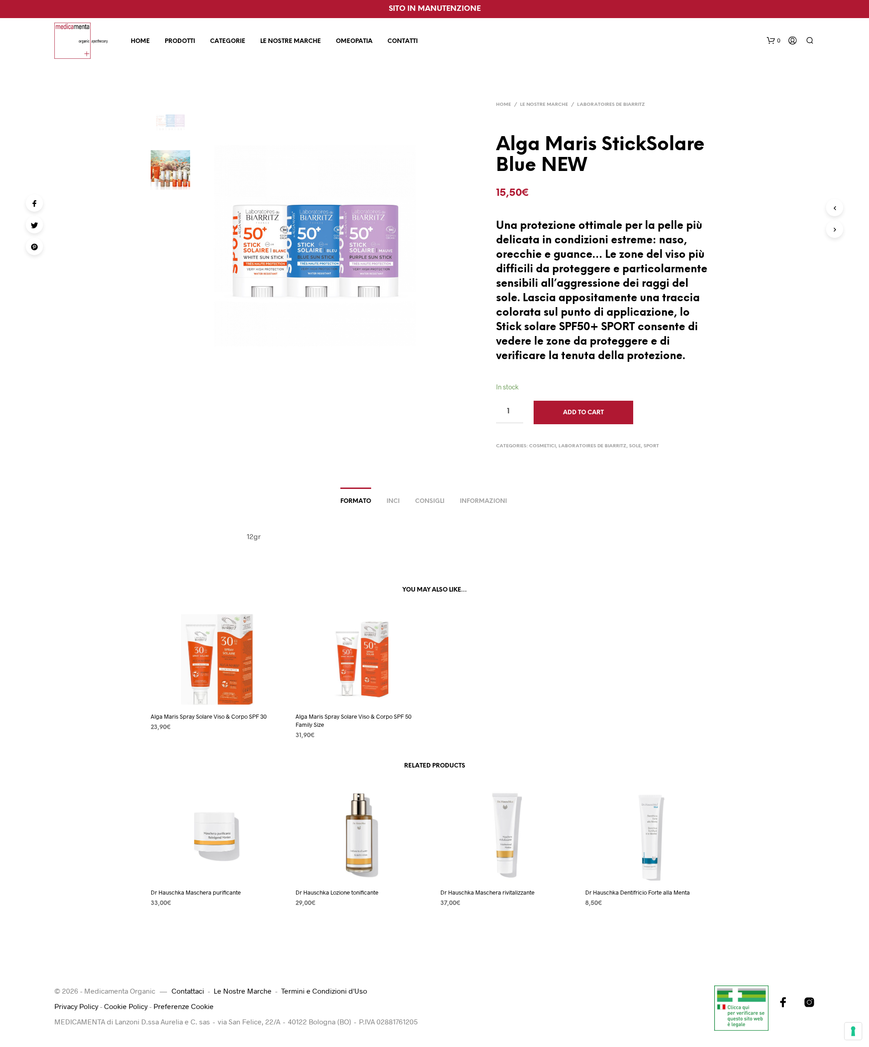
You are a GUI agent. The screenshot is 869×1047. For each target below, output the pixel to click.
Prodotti (180, 41)
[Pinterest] (34, 246)
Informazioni (483, 501)
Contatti (402, 41)
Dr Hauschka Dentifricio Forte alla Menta (637, 892)
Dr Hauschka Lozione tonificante (337, 892)
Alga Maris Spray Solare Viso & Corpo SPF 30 (209, 716)
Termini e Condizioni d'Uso (324, 990)
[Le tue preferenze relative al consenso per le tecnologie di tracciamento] (853, 1031)
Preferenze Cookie (183, 1006)
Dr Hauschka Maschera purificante (196, 892)
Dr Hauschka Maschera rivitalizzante (487, 892)
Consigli (429, 501)
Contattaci (188, 990)
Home (140, 41)
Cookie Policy (126, 1006)
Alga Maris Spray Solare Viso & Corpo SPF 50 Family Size (353, 720)
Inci (393, 501)
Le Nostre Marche (290, 41)
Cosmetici (542, 446)
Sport (651, 446)
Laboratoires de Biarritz (611, 104)
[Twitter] (34, 224)
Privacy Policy (76, 1006)
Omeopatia (354, 41)
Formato (355, 501)
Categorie (227, 41)
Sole (635, 446)
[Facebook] (34, 203)
